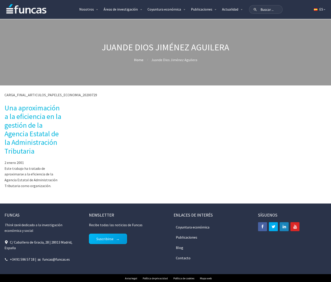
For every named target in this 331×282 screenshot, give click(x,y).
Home (138, 60)
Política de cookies (183, 278)
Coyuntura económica (164, 9)
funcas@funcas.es (56, 259)
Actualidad (230, 9)
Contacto (183, 258)
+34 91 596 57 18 (22, 259)
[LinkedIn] (284, 226)
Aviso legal (131, 278)
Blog (179, 247)
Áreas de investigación (121, 9)
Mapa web (206, 278)
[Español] (319, 9)
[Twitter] (273, 226)
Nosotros (86, 9)
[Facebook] (262, 226)
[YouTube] (294, 226)
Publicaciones (201, 9)
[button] (255, 9)
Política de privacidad (155, 278)
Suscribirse (104, 239)
